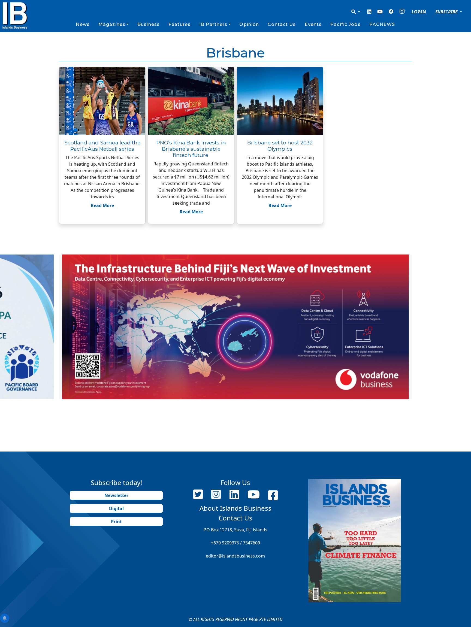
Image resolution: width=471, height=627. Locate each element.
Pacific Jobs (345, 24)
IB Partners (213, 24)
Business (148, 24)
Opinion (249, 24)
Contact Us (282, 24)
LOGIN (419, 12)
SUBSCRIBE (447, 12)
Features (179, 24)
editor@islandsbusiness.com (235, 556)
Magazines (111, 24)
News (82, 24)
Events (313, 24)
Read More (102, 205)
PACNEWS (382, 24)
